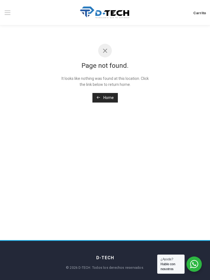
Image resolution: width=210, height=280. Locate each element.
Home (108, 97)
